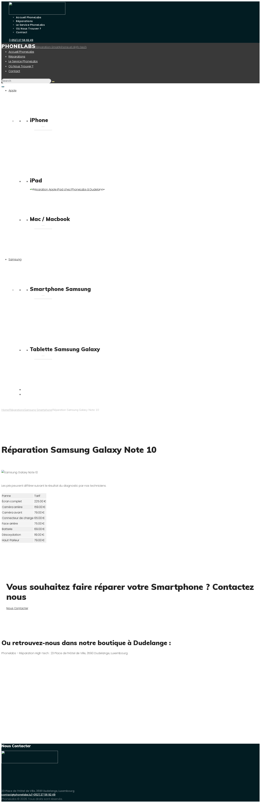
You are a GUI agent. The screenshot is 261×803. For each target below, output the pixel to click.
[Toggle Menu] (2, 86)
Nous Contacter (17, 608)
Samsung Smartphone (38, 410)
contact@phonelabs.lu (16, 794)
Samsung (15, 259)
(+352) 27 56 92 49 (43, 794)
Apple (13, 90)
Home (5, 410)
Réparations (16, 410)
